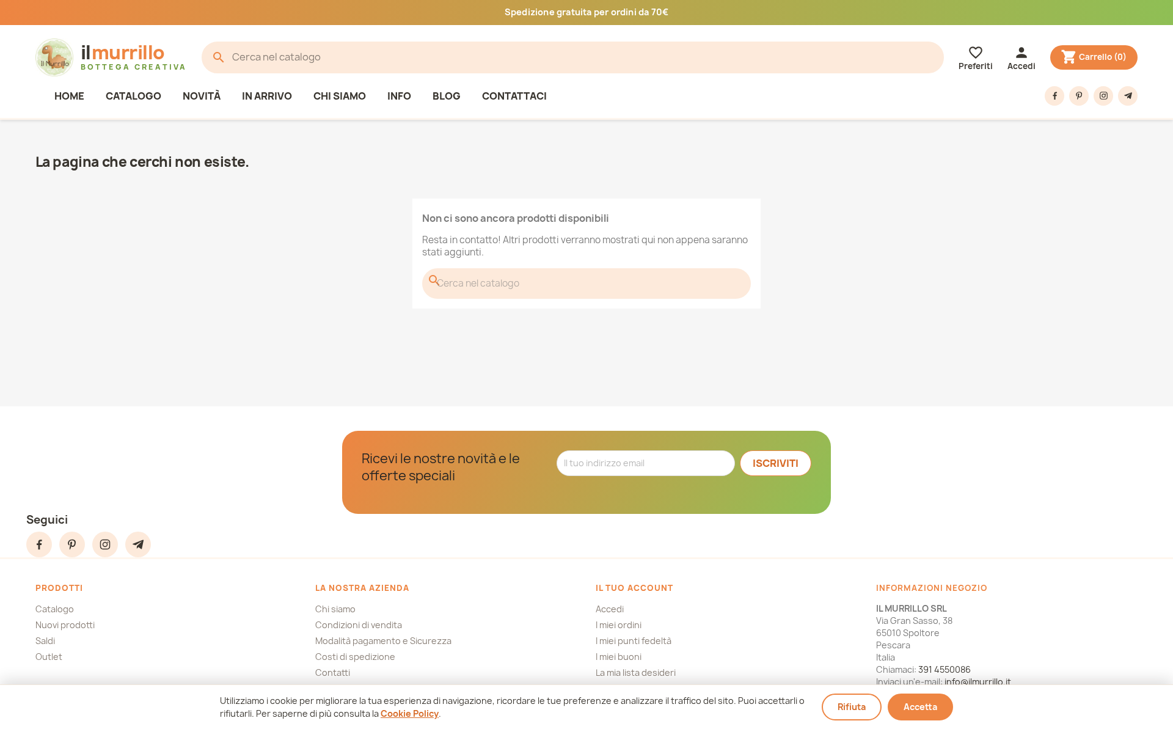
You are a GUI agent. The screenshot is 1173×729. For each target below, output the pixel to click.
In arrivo (267, 96)
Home (69, 96)
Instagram (1103, 96)
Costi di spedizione (355, 656)
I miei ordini (618, 625)
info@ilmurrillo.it (978, 681)
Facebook (1054, 96)
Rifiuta (852, 707)
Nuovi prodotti (65, 625)
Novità (202, 96)
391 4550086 (944, 669)
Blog (447, 96)
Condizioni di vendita (358, 625)
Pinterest (1079, 96)
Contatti (332, 672)
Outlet (48, 656)
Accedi (610, 609)
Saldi (45, 641)
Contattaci (514, 96)
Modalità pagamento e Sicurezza (383, 641)
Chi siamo (339, 96)
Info (399, 96)
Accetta (920, 707)
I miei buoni (618, 656)
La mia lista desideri (636, 672)
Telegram (1128, 96)
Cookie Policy (410, 713)
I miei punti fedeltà (633, 641)
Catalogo (133, 96)
